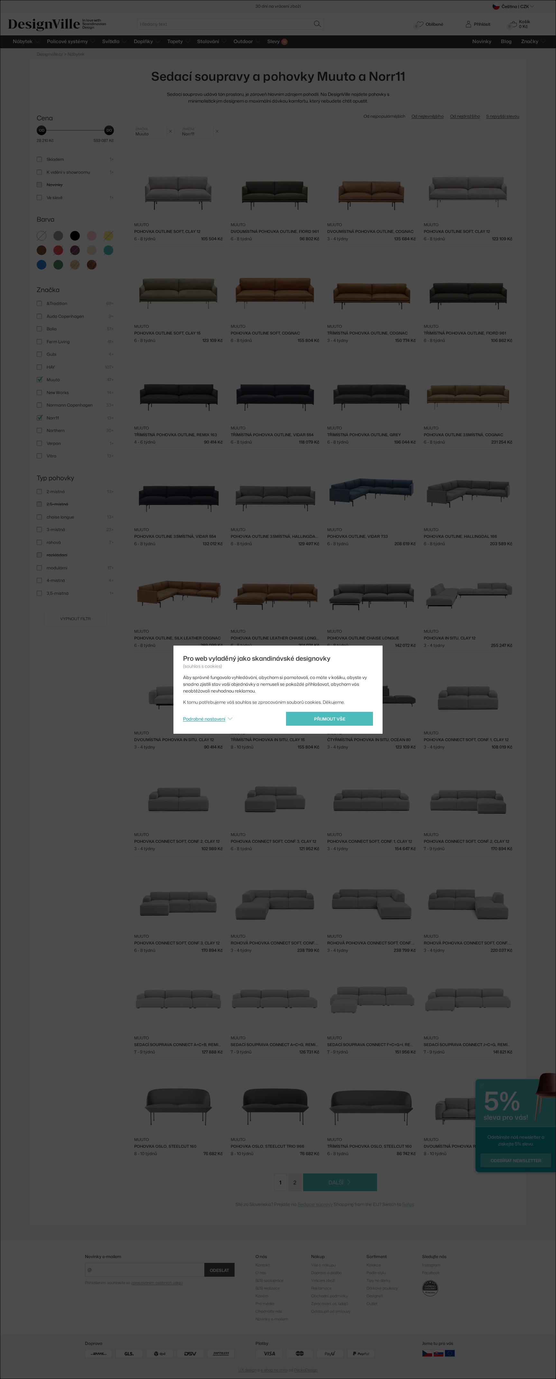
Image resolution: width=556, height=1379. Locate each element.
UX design (247, 1370)
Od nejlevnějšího (428, 116)
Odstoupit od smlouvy (330, 1311)
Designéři (374, 1296)
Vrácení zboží (323, 1280)
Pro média (264, 1303)
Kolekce (373, 1265)
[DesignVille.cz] (427, 1353)
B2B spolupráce (269, 1280)
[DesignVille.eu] (450, 1353)
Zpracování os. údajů (329, 1303)
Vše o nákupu (323, 1265)
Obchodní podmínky (329, 1296)
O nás (260, 1272)
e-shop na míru (274, 1370)
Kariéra (261, 1296)
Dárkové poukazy (382, 1288)
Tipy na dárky (378, 1280)
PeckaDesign (306, 1370)
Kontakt (262, 1265)
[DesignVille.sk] (438, 1353)
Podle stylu (376, 1272)
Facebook (431, 1272)
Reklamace (321, 1288)
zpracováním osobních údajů (157, 1282)
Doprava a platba (326, 1272)
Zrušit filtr (171, 131)
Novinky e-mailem (103, 1256)
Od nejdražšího (465, 116)
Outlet (371, 1303)
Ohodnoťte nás (268, 1311)
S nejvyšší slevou (502, 116)
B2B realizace (267, 1288)
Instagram (431, 1265)
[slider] (41, 130)
